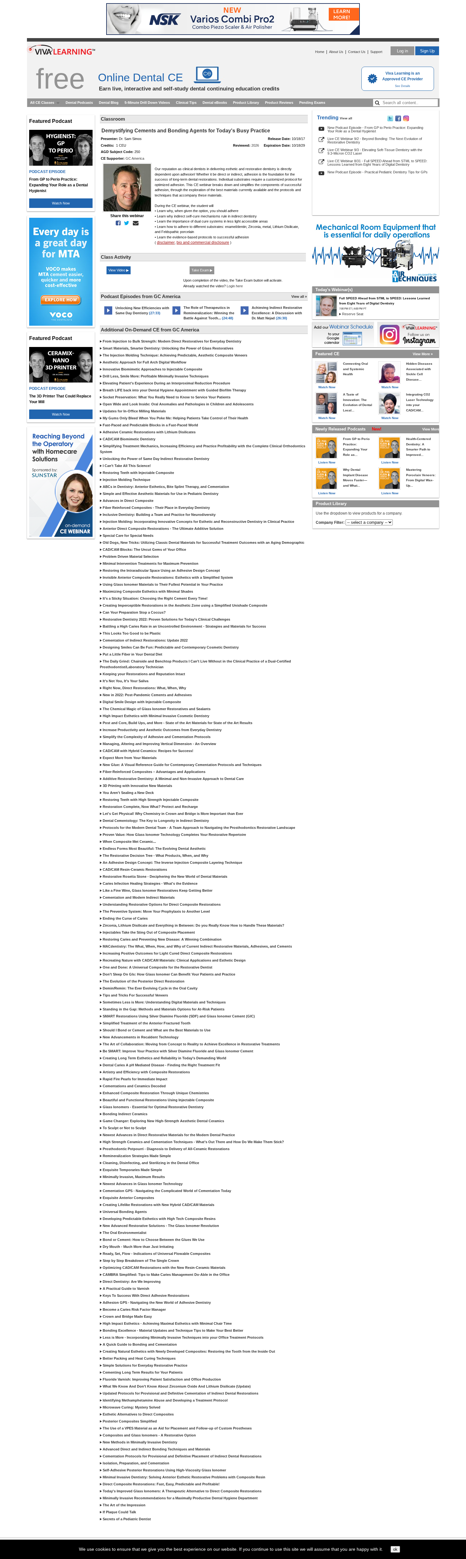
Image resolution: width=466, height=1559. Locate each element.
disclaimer (166, 242)
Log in (402, 51)
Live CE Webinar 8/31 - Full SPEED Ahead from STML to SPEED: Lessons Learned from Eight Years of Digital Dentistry (377, 162)
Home (319, 52)
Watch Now (61, 203)
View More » (423, 354)
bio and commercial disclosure (203, 242)
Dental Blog (109, 102)
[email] (134, 223)
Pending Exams (312, 102)
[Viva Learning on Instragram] (406, 120)
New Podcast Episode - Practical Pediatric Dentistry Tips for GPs (377, 172)
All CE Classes (42, 102)
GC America (135, 158)
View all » (299, 296)
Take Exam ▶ (201, 270)
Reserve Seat (352, 314)
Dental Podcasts (79, 102)
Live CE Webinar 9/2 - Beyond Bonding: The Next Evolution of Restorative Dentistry (374, 140)
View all (346, 118)
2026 (255, 145)
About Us (336, 52)
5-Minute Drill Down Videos (147, 102)
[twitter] (125, 223)
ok (395, 1549)
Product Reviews (279, 102)
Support (376, 52)
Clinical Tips (186, 102)
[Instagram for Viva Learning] (408, 334)
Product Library (246, 102)
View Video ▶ (118, 270)
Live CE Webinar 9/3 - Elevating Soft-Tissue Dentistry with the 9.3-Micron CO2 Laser (374, 151)
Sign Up (427, 51)
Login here (235, 286)
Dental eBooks (215, 102)
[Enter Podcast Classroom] (108, 314)
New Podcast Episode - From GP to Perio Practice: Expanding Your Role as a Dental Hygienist (375, 129)
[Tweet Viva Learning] (390, 120)
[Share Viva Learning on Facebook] (398, 120)
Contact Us (357, 52)
